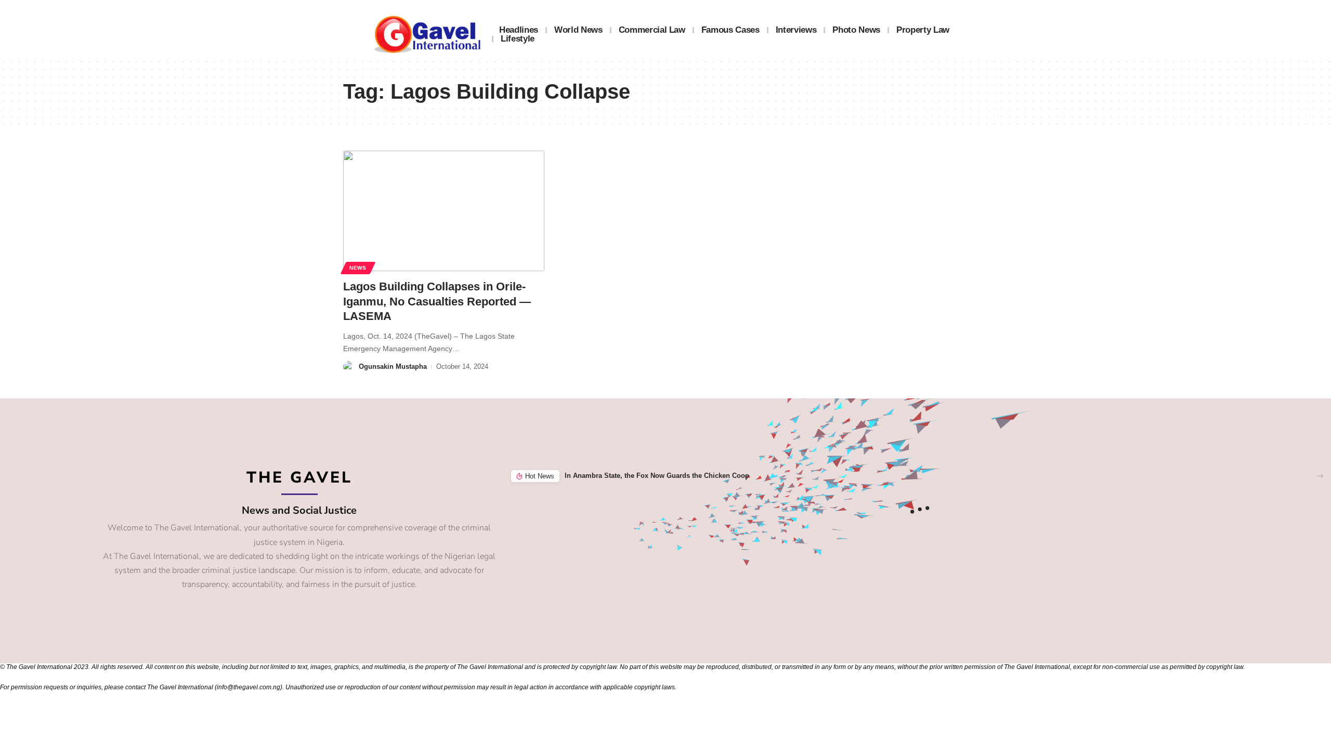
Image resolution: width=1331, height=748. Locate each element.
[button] (1319, 476)
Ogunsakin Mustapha (393, 366)
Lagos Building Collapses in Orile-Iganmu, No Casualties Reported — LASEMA (437, 301)
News (358, 268)
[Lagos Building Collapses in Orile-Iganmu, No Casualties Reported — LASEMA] (443, 211)
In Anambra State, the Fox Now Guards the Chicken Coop (657, 475)
